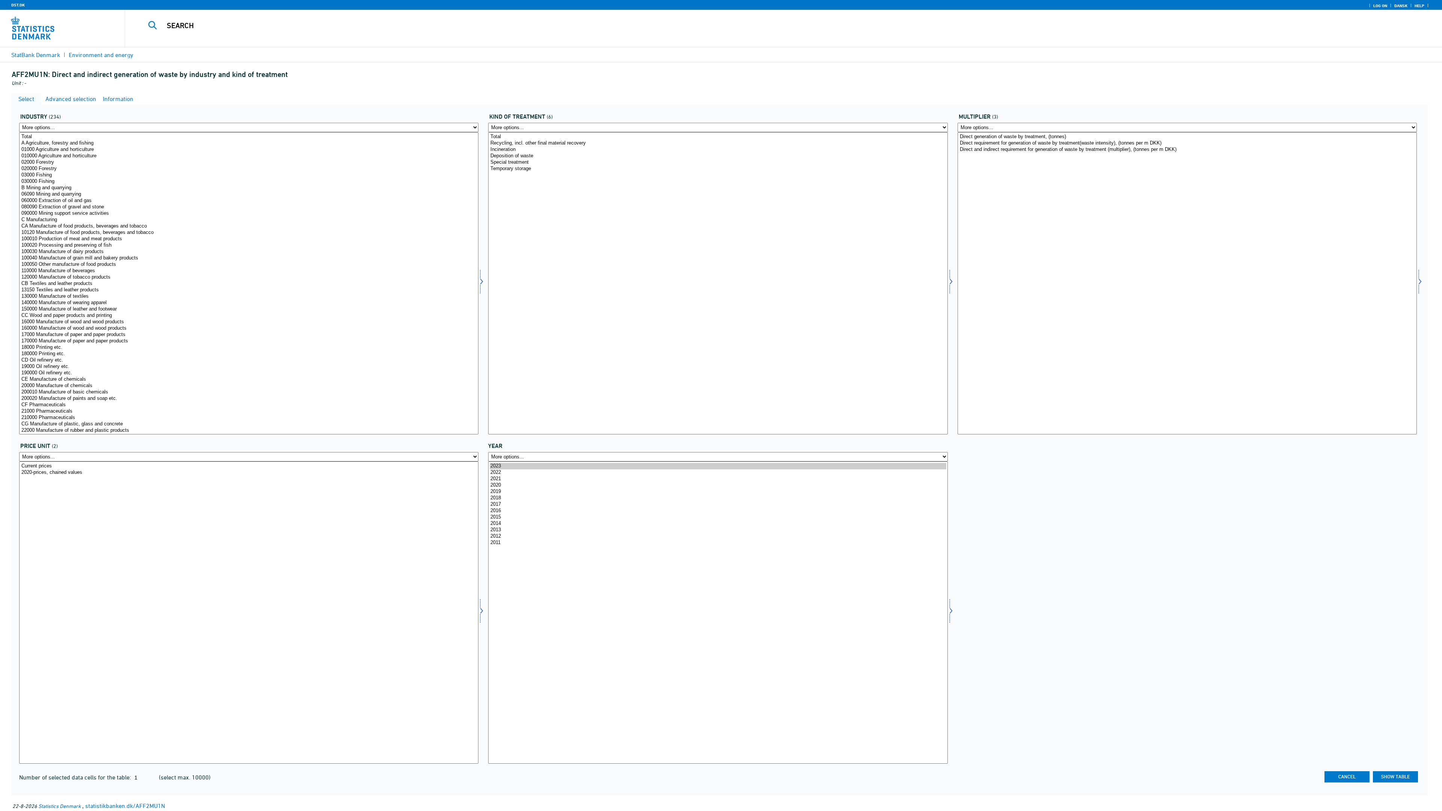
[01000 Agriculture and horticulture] (249, 149)
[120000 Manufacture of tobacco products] (249, 277)
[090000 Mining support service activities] (249, 213)
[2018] (718, 498)
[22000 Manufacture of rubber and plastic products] (249, 430)
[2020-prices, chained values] (249, 472)
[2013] (718, 530)
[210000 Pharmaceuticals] (249, 418)
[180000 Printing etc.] (249, 354)
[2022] (718, 472)
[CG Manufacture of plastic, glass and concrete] (249, 424)
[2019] (718, 491)
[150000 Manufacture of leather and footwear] (249, 309)
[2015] (718, 517)
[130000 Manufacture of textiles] (249, 296)
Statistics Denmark (59, 806)
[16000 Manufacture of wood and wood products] (249, 322)
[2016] (718, 511)
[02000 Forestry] (249, 162)
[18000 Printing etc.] (249, 347)
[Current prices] (249, 466)
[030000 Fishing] (249, 181)
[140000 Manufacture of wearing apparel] (249, 303)
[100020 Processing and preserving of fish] (249, 245)
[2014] (718, 523)
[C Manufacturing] (249, 220)
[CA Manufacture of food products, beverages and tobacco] (249, 226)
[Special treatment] (718, 162)
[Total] (249, 137)
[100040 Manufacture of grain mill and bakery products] (249, 258)
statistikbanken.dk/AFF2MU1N (125, 805)
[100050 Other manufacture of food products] (249, 264)
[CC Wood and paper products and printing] (249, 315)
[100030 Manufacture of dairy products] (249, 252)
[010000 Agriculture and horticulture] (249, 156)
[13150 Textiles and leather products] (249, 290)
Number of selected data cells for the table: (76, 777)
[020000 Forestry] (249, 169)
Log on (1380, 5)
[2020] (718, 485)
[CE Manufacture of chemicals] (249, 379)
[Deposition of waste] (718, 156)
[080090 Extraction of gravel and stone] (249, 207)
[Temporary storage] (718, 169)
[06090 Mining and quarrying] (249, 194)
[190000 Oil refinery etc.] (249, 373)
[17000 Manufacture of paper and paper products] (249, 335)
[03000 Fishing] (249, 175)
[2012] (718, 536)
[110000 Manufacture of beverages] (249, 271)
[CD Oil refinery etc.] (249, 360)
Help (1419, 5)
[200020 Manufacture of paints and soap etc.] (249, 398)
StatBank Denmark (35, 54)
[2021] (718, 479)
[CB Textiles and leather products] (249, 283)
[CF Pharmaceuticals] (249, 405)
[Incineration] (718, 149)
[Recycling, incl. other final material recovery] (718, 143)
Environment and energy (101, 54)
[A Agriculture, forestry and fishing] (249, 143)
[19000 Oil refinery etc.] (249, 366)
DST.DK (18, 5)
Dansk (1400, 5)
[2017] (718, 504)
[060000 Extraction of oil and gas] (249, 200)
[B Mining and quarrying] (249, 188)
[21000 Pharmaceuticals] (249, 411)
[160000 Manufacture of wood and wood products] (249, 328)
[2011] (718, 543)
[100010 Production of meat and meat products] (249, 239)
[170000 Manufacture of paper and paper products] (249, 341)
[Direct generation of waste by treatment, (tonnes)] (1187, 137)
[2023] (718, 466)
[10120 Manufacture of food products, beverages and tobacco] (249, 232)
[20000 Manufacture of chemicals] (249, 386)
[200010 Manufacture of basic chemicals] (249, 392)
